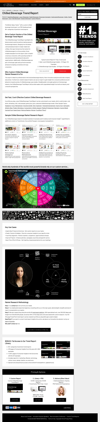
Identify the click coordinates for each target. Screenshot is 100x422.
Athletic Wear (9, 108)
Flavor (22, 10)
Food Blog (39, 110)
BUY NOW (38, 400)
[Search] (70, 5)
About (47, 5)
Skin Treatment (37, 105)
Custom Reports (35, 18)
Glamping (56, 108)
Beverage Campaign (45, 17)
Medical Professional (48, 108)
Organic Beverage (26, 18)
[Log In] (73, 5)
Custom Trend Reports (73, 416)
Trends (29, 418)
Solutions (34, 5)
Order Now (62, 71)
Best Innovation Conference (57, 416)
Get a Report (87, 104)
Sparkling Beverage (13, 17)
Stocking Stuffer (27, 105)
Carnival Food (9, 110)
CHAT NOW (15, 400)
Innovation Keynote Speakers (41, 416)
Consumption (28, 108)
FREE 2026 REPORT (44, 71)
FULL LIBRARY (6, 10)
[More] (44, 110)
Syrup (13, 105)
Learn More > (67, 407)
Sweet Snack (17, 110)
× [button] (98, 1)
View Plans (80, 4)
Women (33, 110)
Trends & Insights (24, 5)
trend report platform (38, 312)
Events (41, 5)
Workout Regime (26, 110)
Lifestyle (15, 10)
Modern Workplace (18, 108)
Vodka (66, 17)
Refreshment (19, 105)
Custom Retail (64, 108)
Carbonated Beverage (57, 17)
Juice (10, 18)
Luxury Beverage (24, 17)
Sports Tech (59, 105)
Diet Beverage (16, 18)
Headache (8, 105)
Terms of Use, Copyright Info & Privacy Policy (60, 418)
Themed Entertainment (48, 105)
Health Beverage (34, 17)
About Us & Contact (26, 416)
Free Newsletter (90, 4)
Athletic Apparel (36, 108)
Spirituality (66, 105)
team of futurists (10, 321)
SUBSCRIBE (88, 17)
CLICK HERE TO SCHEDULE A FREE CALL (38, 330)
